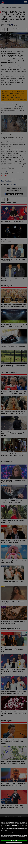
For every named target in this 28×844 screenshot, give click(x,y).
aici (23, 827)
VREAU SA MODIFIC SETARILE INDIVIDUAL (14, 842)
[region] (14, 830)
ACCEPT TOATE (14, 840)
